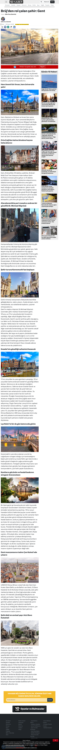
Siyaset (19, 5)
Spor (38, 5)
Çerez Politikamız (35, 726)
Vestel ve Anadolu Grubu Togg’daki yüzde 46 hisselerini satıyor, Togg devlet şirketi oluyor (49, 136)
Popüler (47, 5)
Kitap (52, 5)
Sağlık (42, 5)
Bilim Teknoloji (10, 733)
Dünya (29, 5)
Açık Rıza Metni (35, 731)
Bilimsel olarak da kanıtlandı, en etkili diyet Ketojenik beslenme (49, 172)
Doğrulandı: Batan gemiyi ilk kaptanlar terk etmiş (49, 90)
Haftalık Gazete (47, 727)
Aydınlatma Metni (33, 721)
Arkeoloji (20, 722)
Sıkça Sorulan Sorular (34, 735)
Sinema (20, 726)
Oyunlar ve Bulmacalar (32, 709)
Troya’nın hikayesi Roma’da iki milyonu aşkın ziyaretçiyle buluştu (49, 205)
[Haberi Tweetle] (2, 27)
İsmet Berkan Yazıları (47, 721)
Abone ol (46, 1)
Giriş (52, 1)
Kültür (34, 5)
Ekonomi (24, 5)
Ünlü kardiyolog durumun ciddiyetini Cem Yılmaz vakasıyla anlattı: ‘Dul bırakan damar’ (49, 221)
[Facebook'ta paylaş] (5, 27)
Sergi (19, 729)
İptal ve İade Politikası (34, 728)
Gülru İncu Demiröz (10, 14)
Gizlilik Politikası (35, 733)
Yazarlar (13, 5)
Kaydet (50, 699)
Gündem (7, 5)
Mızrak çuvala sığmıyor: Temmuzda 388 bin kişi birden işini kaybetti (48, 104)
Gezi (3, 24)
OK (55, 740)
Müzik (20, 724)
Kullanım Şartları (35, 724)
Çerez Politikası (20, 747)
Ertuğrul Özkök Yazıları (47, 725)
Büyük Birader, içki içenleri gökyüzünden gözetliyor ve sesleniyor (48, 120)
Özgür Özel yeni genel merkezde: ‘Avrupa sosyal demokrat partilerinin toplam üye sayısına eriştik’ (49, 154)
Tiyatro (20, 727)
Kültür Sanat (21, 720)
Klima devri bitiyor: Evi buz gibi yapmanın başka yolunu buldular (49, 237)
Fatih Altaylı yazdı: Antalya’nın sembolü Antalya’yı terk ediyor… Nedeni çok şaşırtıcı (48, 189)
